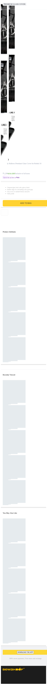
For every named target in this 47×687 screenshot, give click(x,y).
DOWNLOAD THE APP (25, 652)
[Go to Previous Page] (3, 4)
